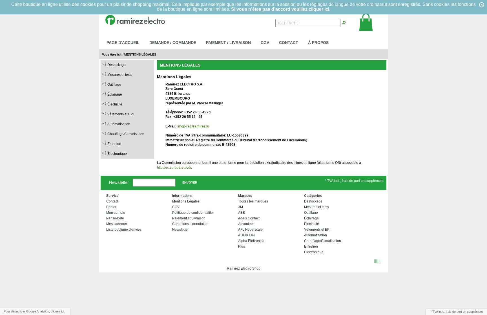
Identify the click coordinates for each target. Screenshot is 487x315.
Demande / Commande (172, 42)
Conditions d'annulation (190, 224)
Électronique (117, 154)
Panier (111, 207)
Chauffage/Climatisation (125, 134)
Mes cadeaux (116, 224)
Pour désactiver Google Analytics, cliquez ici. (34, 311)
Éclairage (114, 94)
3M (240, 207)
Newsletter (119, 182)
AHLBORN (246, 235)
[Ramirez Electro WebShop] (135, 19)
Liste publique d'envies (123, 230)
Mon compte (115, 213)
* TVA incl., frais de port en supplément (354, 181)
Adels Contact (249, 218)
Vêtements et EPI (120, 114)
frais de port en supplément (464, 311)
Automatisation (118, 124)
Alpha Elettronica (251, 241)
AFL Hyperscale (250, 230)
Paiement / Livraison (228, 42)
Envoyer (189, 182)
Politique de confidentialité (192, 213)
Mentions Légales (140, 54)
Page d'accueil (123, 42)
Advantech (246, 224)
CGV (265, 42)
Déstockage (116, 65)
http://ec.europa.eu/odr (174, 167)
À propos (318, 42)
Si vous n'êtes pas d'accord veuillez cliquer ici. (280, 9)
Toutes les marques (253, 201)
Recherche (288, 23)
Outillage (114, 85)
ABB (241, 213)
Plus (241, 246)
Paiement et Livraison (188, 218)
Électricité (114, 104)
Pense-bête (115, 218)
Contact (288, 42)
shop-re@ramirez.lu (193, 126)
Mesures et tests (119, 75)
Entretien (114, 144)
